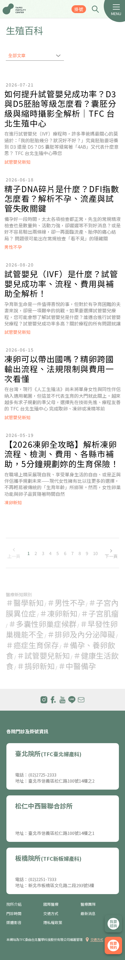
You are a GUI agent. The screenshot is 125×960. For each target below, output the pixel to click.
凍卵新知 (13, 502)
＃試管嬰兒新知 (43, 655)
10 (95, 553)
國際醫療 (50, 904)
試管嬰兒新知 (17, 162)
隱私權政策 (52, 922)
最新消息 (88, 913)
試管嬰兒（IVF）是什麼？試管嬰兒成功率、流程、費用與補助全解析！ (61, 283)
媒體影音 (14, 922)
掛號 (78, 9)
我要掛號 (113, 945)
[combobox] (35, 56)
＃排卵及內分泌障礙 (81, 634)
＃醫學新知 (25, 602)
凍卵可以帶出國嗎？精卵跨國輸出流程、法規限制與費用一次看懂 (59, 368)
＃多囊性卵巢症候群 (42, 623)
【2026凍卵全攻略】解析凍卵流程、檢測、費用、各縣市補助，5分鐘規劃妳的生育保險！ (61, 454)
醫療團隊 (88, 904)
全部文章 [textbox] (17, 55)
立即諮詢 (113, 923)
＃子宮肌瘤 (100, 613)
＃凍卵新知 (58, 613)
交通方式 (50, 913)
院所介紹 (14, 904)
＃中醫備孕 (77, 665)
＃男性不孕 (66, 602)
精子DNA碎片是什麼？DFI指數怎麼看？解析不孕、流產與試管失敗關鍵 (61, 198)
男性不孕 (13, 247)
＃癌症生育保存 (32, 645)
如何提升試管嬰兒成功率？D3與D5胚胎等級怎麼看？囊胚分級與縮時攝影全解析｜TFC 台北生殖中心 (60, 108)
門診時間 (14, 913)
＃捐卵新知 (36, 665)
